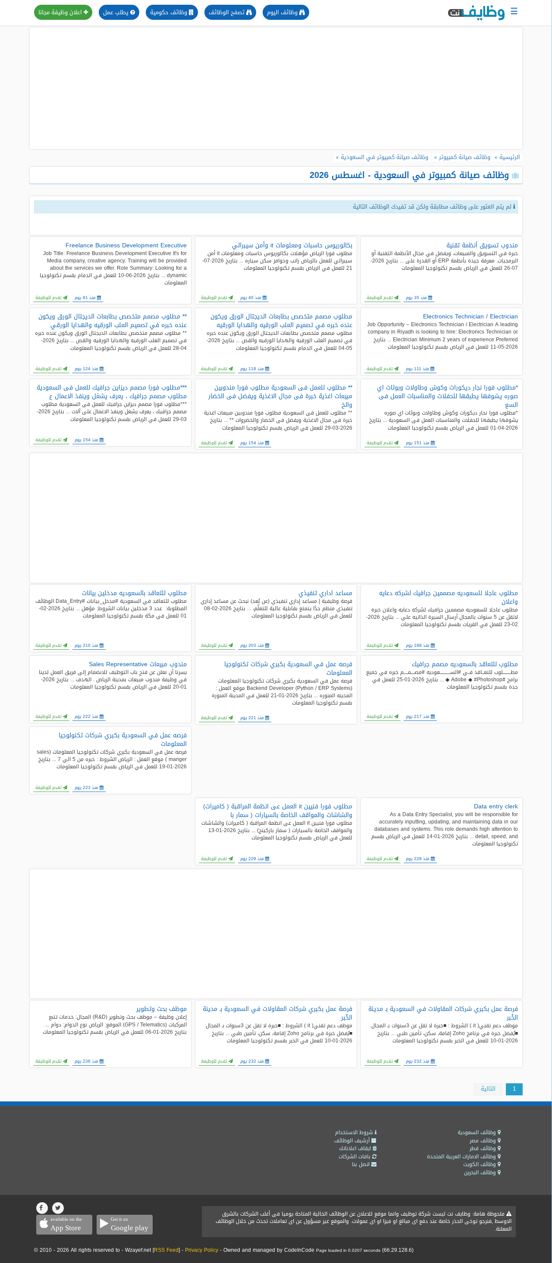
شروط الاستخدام (355, 1132)
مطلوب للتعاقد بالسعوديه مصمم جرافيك (465, 664)
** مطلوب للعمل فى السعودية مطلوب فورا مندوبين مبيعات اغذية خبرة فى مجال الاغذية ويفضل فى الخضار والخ (280, 396)
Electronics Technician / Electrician (470, 316)
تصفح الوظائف (227, 12)
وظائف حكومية (169, 12)
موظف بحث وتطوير (161, 1009)
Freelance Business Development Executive (126, 245)
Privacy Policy (201, 1250)
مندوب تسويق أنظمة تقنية (482, 245)
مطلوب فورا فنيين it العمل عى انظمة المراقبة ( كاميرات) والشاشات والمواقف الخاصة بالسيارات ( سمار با (277, 811)
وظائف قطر (484, 1148)
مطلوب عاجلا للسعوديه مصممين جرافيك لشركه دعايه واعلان (448, 597)
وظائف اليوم (283, 12)
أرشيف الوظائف (352, 1140)
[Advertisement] (276, 88)
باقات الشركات (355, 1156)
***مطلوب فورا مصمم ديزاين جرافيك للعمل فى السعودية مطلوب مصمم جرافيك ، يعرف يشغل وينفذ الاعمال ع (112, 392)
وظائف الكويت (480, 1164)
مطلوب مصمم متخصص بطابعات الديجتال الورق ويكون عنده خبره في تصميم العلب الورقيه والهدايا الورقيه (281, 321)
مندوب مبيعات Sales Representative (138, 664)
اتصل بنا (361, 1164)
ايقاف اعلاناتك (356, 1148)
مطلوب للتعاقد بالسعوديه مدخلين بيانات (134, 593)
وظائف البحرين (481, 1172)
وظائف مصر (484, 1140)
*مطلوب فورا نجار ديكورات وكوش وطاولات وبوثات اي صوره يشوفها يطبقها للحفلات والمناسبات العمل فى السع (447, 396)
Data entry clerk (496, 806)
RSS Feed (166, 1250)
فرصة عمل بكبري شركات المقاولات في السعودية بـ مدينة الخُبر (443, 1013)
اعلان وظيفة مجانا (61, 12)
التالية (488, 1088)
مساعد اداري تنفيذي (325, 593)
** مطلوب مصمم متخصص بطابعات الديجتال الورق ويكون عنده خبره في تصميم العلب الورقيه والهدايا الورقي (112, 321)
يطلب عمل (116, 12)
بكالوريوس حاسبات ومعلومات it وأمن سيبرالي (292, 245)
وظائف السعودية (478, 1132)
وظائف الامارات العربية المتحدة (462, 1156)
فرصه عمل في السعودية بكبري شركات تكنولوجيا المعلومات (288, 668)
